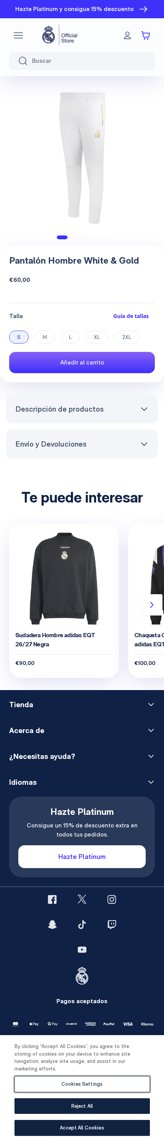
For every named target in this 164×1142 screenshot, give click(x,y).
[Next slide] (151, 605)
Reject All (82, 1106)
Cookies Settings (82, 1084)
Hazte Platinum (82, 856)
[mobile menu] (18, 35)
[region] (82, 1088)
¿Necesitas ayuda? (42, 756)
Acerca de (26, 730)
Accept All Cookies (82, 1128)
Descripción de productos (59, 409)
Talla (16, 316)
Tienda (21, 704)
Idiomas (23, 782)
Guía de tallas (131, 316)
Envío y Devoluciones (51, 444)
